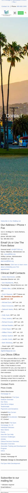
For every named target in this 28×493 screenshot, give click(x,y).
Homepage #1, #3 (7, 425)
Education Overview (8, 444)
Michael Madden (7, 325)
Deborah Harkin (7, 309)
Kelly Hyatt (5, 315)
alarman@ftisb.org (7, 261)
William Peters (7, 332)
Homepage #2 (5, 394)
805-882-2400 (22, 6)
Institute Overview (7, 399)
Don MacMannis (7, 283)
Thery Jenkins (7, 318)
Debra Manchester (8, 277)
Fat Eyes (16, 397)
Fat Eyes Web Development (10, 463)
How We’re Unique (7, 404)
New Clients (5, 430)
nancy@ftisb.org (9, 254)
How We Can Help (7, 434)
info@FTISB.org (16, 249)
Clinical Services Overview (10, 441)
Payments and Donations (9, 409)
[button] (15, 13)
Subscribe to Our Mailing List (11, 221)
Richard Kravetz (7, 322)
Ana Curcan (12, 412)
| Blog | (14, 2)
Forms (3, 432)
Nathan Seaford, (7, 336)
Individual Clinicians (7, 427)
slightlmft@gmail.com (8, 351)
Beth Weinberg (7, 343)
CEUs (3, 451)
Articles (3, 439)
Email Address (6, 487)
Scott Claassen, (7, 294)
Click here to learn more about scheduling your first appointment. (14, 267)
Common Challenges (8, 437)
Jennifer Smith (7, 339)
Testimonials (5, 406)
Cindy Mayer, (6, 329)
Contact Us (5, 6)
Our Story (4, 402)
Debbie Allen (6, 288)
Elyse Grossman (8, 306)
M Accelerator (12, 417)
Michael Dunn (7, 302)
